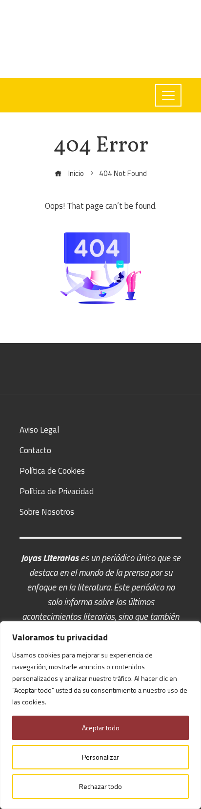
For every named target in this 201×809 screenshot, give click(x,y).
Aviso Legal (39, 429)
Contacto (35, 450)
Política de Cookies (52, 470)
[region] (100, 715)
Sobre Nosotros (47, 511)
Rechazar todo (100, 786)
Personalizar (100, 757)
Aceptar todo (101, 727)
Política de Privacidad (57, 491)
